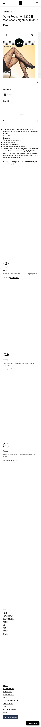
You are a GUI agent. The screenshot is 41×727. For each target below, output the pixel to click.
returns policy (14, 460)
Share (4, 121)
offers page (13, 369)
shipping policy (14, 277)
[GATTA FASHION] (20, 3)
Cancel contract (33, 723)
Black (9, 94)
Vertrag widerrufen (10, 717)
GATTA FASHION (8, 12)
